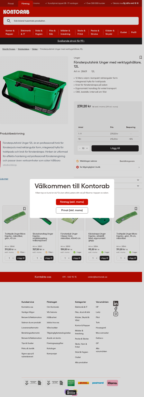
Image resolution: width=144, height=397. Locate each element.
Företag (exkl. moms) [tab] (72, 202)
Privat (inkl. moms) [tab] (72, 210)
